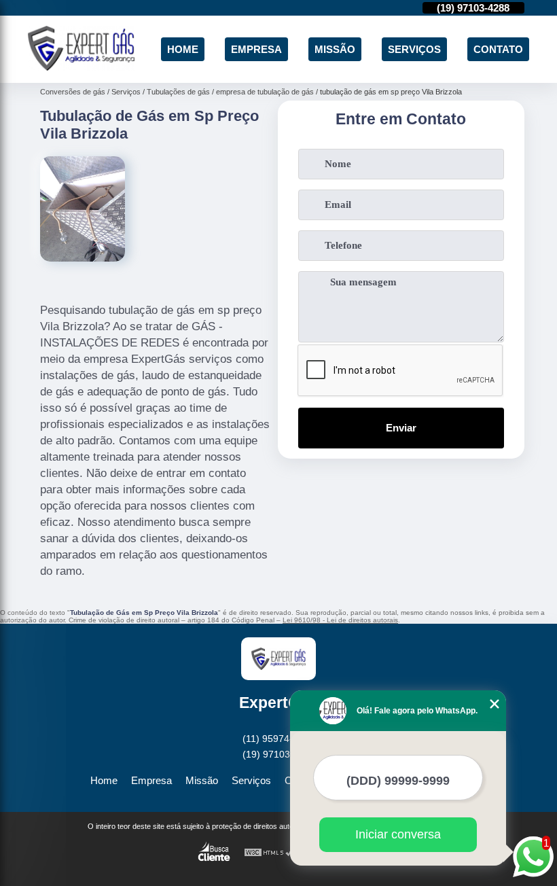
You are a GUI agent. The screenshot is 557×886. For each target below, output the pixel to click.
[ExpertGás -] (81, 67)
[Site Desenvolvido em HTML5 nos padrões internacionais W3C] (269, 853)
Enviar (401, 427)
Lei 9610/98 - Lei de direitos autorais (340, 620)
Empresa (256, 49)
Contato (498, 49)
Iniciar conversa (398, 834)
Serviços (414, 49)
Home (182, 49)
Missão (335, 49)
